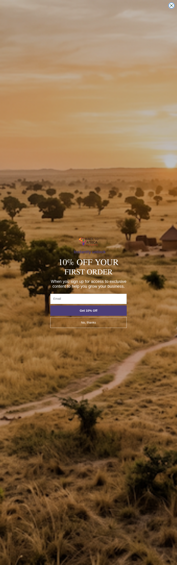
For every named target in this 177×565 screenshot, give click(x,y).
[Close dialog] (171, 5)
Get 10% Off (88, 310)
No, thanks (88, 322)
